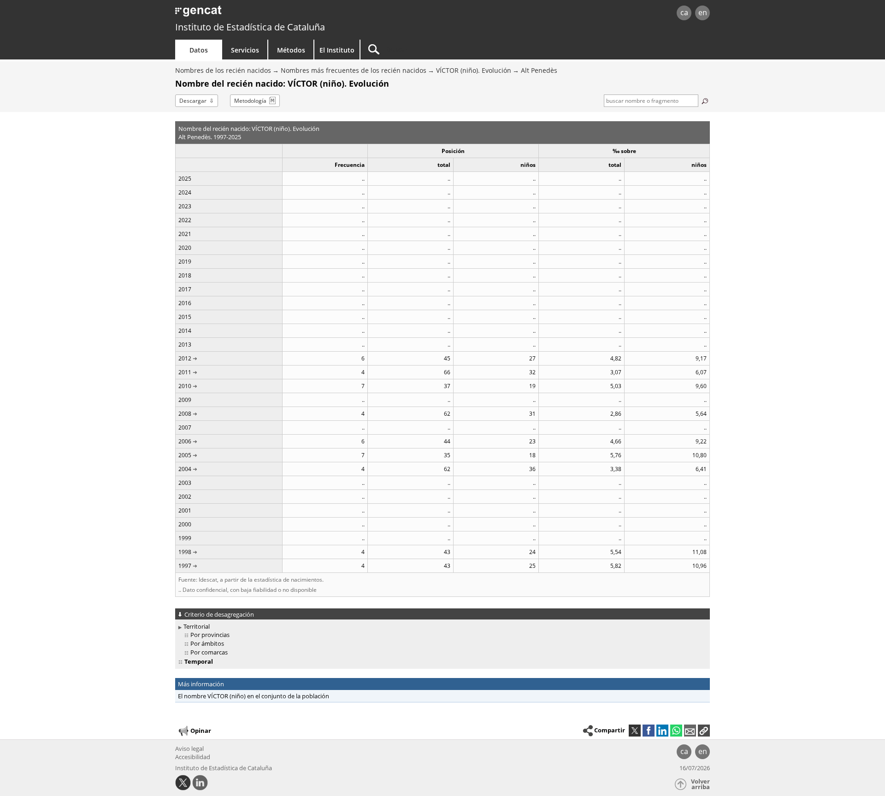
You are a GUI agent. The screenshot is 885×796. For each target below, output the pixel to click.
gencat (282, 14)
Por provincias (210, 635)
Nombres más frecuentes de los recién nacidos (353, 70)
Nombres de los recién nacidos (223, 70)
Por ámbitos (207, 643)
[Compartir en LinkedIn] (662, 731)
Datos (198, 50)
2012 (184, 358)
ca (684, 12)
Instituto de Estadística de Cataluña (250, 27)
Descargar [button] (192, 101)
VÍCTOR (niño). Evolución (473, 70)
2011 (184, 372)
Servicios (245, 50)
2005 (184, 455)
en (702, 12)
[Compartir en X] (635, 731)
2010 (184, 386)
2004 (184, 469)
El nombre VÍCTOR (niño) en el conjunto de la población (253, 696)
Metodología (250, 101)
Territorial (196, 626)
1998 (184, 552)
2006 (184, 441)
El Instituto (336, 50)
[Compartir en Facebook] (649, 731)
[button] (704, 731)
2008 (184, 414)
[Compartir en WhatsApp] (676, 731)
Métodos (291, 50)
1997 (184, 566)
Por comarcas (209, 652)
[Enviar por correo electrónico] (690, 731)
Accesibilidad (192, 757)
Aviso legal (189, 748)
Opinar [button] (200, 730)
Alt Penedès (539, 70)
